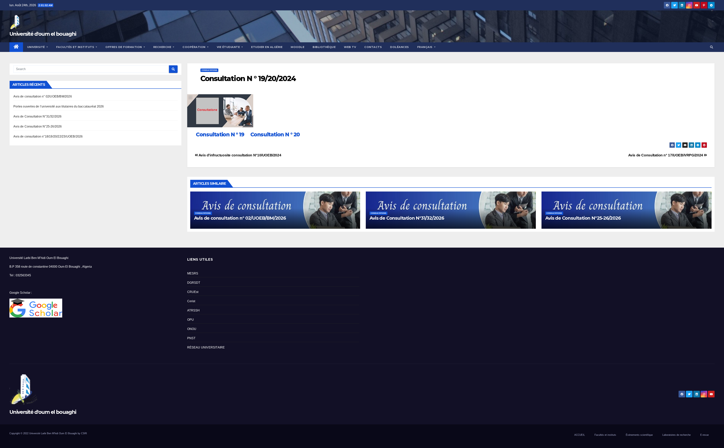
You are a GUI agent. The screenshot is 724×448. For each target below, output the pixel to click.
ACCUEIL (579, 434)
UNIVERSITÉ (36, 47)
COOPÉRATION (194, 47)
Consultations (209, 70)
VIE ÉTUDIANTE (229, 47)
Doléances (399, 47)
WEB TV (350, 47)
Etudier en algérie (266, 47)
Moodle (297, 47)
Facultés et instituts (605, 434)
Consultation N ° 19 (219, 134)
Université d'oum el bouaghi (42, 34)
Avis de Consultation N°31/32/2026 (37, 116)
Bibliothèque (324, 47)
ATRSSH (193, 310)
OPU (190, 319)
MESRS (192, 273)
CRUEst (193, 292)
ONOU (191, 329)
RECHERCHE (162, 47)
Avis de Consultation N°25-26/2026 (37, 126)
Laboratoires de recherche (676, 434)
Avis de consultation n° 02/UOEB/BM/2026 (42, 96)
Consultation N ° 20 (275, 134)
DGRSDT (193, 282)
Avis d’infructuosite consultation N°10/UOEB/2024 (239, 155)
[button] (711, 47)
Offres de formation (124, 47)
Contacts (373, 47)
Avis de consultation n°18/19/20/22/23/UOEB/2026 (48, 136)
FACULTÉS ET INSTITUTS (75, 47)
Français (425, 47)
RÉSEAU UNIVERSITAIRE (206, 347)
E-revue (704, 434)
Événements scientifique (639, 434)
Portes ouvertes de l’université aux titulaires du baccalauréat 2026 (58, 106)
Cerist (191, 301)
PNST (191, 338)
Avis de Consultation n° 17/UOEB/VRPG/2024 (666, 155)
